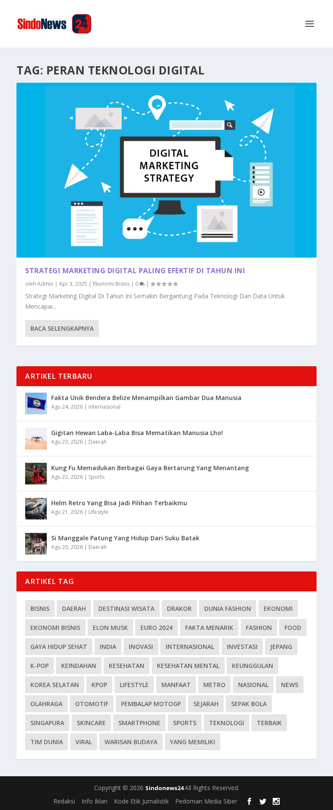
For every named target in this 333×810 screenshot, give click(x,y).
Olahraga (46, 704)
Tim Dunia (46, 742)
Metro (214, 685)
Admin (45, 283)
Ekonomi (278, 608)
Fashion (259, 627)
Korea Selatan (54, 685)
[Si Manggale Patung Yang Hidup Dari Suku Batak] (36, 544)
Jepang (281, 646)
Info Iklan (95, 801)
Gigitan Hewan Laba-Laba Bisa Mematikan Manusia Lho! (137, 433)
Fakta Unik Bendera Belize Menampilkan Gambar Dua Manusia (146, 398)
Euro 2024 (156, 627)
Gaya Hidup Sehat (58, 646)
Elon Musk (110, 627)
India (108, 646)
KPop (99, 685)
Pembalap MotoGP (151, 704)
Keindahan (78, 666)
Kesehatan (126, 666)
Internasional (104, 406)
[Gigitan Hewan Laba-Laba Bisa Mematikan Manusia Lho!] (36, 438)
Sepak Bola (249, 704)
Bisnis (39, 608)
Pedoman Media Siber (206, 801)
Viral (83, 742)
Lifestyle (98, 512)
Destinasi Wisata (126, 608)
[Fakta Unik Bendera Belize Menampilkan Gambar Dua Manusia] (36, 403)
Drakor (179, 608)
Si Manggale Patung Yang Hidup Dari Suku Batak (125, 538)
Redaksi (64, 801)
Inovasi (141, 646)
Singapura (47, 723)
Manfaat (176, 685)
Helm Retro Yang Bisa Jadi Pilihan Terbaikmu (119, 503)
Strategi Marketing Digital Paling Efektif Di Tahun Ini (135, 270)
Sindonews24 (165, 788)
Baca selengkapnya (62, 328)
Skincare (91, 723)
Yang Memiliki (192, 742)
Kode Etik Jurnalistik (141, 801)
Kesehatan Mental (188, 666)
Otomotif (91, 704)
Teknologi (226, 723)
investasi (242, 646)
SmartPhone (139, 723)
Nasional (253, 685)
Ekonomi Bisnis (111, 283)
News (289, 685)
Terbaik (269, 723)
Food (292, 627)
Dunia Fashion (227, 608)
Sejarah (206, 704)
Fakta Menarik (209, 627)
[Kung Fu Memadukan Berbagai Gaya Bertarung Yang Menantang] (36, 473)
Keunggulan (252, 666)
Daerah (97, 441)
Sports (96, 477)
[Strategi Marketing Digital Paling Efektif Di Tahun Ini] (166, 170)
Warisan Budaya (130, 742)
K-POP (39, 666)
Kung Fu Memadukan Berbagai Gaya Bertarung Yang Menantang (150, 468)
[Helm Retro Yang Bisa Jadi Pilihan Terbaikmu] (36, 509)
